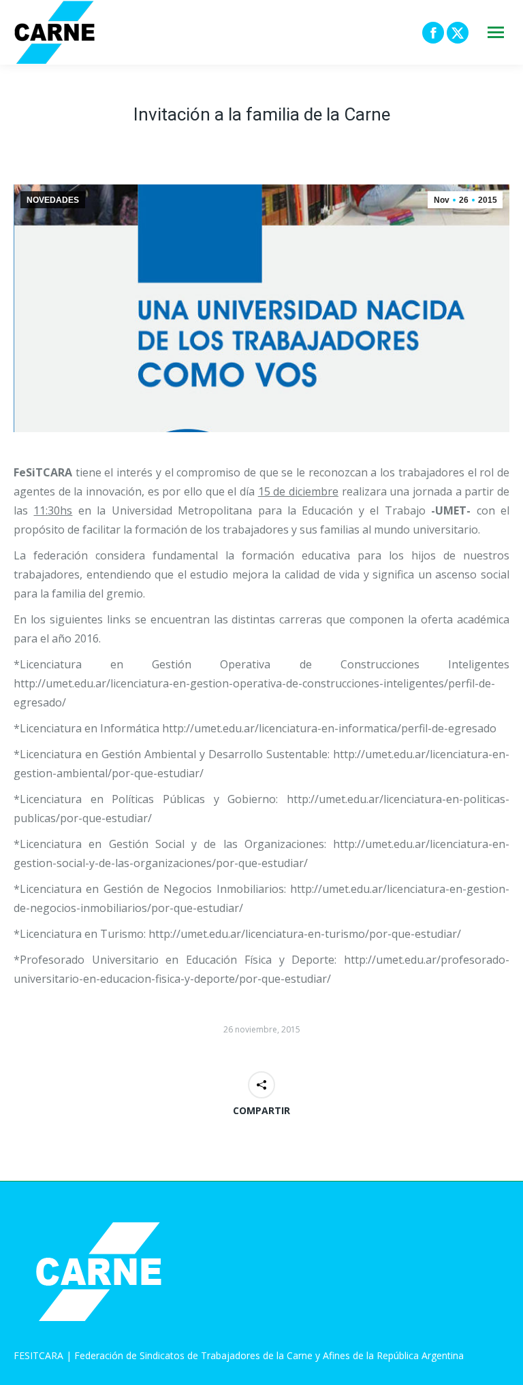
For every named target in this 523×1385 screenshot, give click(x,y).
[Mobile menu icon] (495, 32)
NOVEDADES (53, 200)
